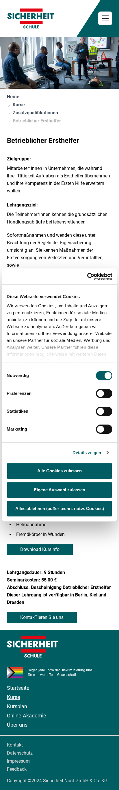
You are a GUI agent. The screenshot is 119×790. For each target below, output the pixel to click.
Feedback (17, 769)
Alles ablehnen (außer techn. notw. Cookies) (59, 508)
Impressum (18, 761)
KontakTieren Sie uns (42, 617)
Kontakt (15, 745)
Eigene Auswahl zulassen (59, 489)
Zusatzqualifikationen (35, 112)
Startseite (18, 688)
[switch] (104, 393)
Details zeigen (86, 452)
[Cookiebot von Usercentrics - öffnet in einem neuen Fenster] (87, 276)
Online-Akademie (26, 716)
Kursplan (17, 706)
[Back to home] (59, 18)
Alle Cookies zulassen (59, 470)
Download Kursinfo (40, 549)
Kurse (19, 104)
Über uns (17, 725)
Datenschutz (20, 753)
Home (13, 96)
